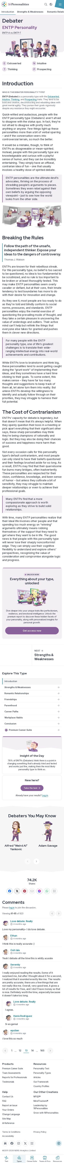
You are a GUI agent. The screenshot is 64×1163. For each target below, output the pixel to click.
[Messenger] (39, 891)
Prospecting (31, 99)
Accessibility (8, 1136)
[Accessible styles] (59, 1143)
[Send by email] (32, 891)
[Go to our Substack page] (5, 1143)
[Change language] (51, 4)
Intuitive (6, 99)
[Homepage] (15, 4)
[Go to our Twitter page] (25, 1143)
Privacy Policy (39, 1132)
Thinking (15, 99)
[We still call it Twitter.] (17, 891)
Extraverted (53, 96)
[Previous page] (5, 1051)
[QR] (54, 891)
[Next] (36, 861)
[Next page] (50, 1051)
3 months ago (22, 1019)
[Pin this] (25, 891)
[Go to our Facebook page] (12, 1143)
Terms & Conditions (11, 1132)
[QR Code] (32, 1143)
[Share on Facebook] (10, 891)
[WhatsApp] (47, 891)
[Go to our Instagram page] (19, 1143)
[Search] (46, 4)
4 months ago (19, 924)
